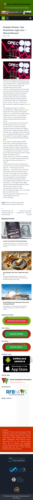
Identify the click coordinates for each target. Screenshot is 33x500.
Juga (18, 202)
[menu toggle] (7, 18)
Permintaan (12, 204)
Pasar (27, 110)
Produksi (18, 204)
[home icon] (3, 18)
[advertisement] (16, 12)
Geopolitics (13, 202)
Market (22, 202)
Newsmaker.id (5, 204)
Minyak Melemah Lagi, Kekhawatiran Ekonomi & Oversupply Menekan (16, 303)
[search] (30, 18)
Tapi (22, 204)
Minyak (8, 80)
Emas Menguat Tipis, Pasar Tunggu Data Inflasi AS (15, 273)
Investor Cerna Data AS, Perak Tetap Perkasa (15, 241)
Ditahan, (8, 202)
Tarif (9, 102)
